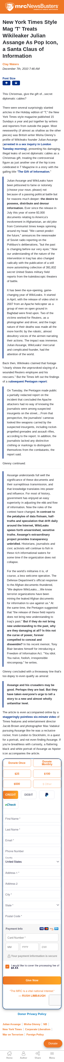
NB (45, 1024)
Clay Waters (11, 64)
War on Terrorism (13, 1034)
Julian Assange (12, 1024)
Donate (53, 1043)
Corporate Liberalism (37, 1029)
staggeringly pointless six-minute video (29, 716)
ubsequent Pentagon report (28, 381)
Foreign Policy (35, 1034)
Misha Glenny (32, 1024)
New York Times (12, 1029)
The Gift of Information (33, 171)
